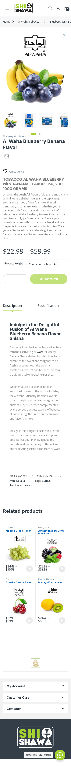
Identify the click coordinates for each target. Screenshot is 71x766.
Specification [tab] (48, 306)
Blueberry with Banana (15, 136)
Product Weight (13, 263)
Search (50, 8)
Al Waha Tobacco (28, 21)
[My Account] (58, 8)
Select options (28, 569)
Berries (46, 480)
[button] (64, 35)
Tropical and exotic (21, 485)
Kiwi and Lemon (46, 579)
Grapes (9, 527)
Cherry (9, 579)
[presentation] (67, 663)
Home (6, 21)
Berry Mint (43, 527)
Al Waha (38, 329)
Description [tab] (12, 306)
